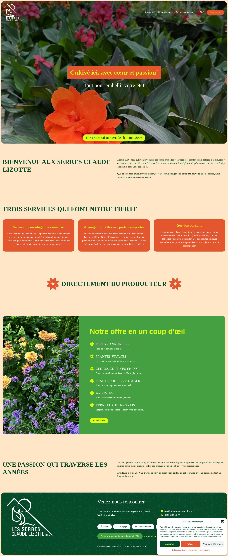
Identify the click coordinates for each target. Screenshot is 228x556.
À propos (149, 12)
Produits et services (143, 526)
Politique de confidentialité (109, 546)
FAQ (202, 12)
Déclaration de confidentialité (199, 550)
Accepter (169, 544)
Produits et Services (185, 12)
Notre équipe (164, 12)
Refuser (190, 544)
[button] (222, 521)
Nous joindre (215, 12)
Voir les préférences (213, 544)
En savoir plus (99, 420)
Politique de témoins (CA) (136, 546)
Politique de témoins (179, 550)
